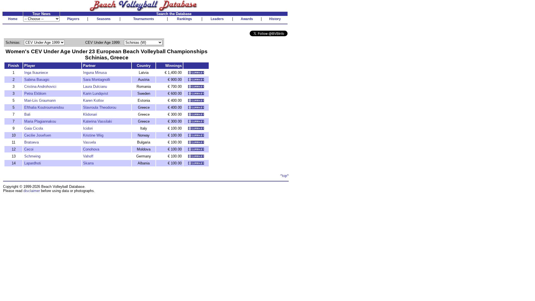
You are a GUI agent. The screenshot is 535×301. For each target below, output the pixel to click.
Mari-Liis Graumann (40, 100)
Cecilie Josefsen (37, 135)
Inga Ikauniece (36, 73)
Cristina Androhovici (40, 86)
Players (73, 19)
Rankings (184, 19)
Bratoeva (31, 142)
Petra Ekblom (35, 93)
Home (13, 19)
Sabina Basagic (37, 79)
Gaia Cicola (33, 128)
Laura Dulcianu (95, 86)
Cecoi (28, 149)
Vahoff (88, 156)
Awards (247, 19)
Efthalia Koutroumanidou (44, 107)
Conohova (91, 149)
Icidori (88, 128)
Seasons (104, 19)
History (275, 19)
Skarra (88, 163)
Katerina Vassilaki (97, 121)
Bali (27, 114)
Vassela (89, 142)
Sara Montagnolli (96, 79)
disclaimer (31, 191)
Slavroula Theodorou (99, 107)
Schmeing (32, 156)
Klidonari (90, 114)
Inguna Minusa (95, 73)
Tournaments (143, 19)
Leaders (217, 19)
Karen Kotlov (93, 100)
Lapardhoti (32, 163)
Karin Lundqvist (95, 93)
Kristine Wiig (93, 135)
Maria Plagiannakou (40, 121)
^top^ (284, 176)
